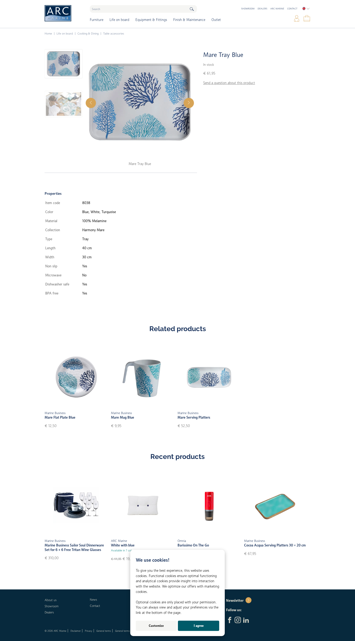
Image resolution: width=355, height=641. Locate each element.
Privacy (88, 630)
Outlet (216, 20)
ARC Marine (277, 8)
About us (50, 600)
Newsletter (234, 600)
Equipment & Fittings (151, 20)
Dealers (262, 8)
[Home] (64, 13)
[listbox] (306, 8)
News (93, 600)
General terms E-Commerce (129, 630)
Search (191, 9)
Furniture (96, 20)
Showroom (248, 8)
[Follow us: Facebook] (229, 620)
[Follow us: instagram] (237, 620)
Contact (292, 8)
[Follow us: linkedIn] (246, 620)
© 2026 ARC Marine (55, 630)
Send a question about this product (229, 83)
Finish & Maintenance (189, 20)
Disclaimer (75, 630)
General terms (103, 630)
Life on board (119, 20)
